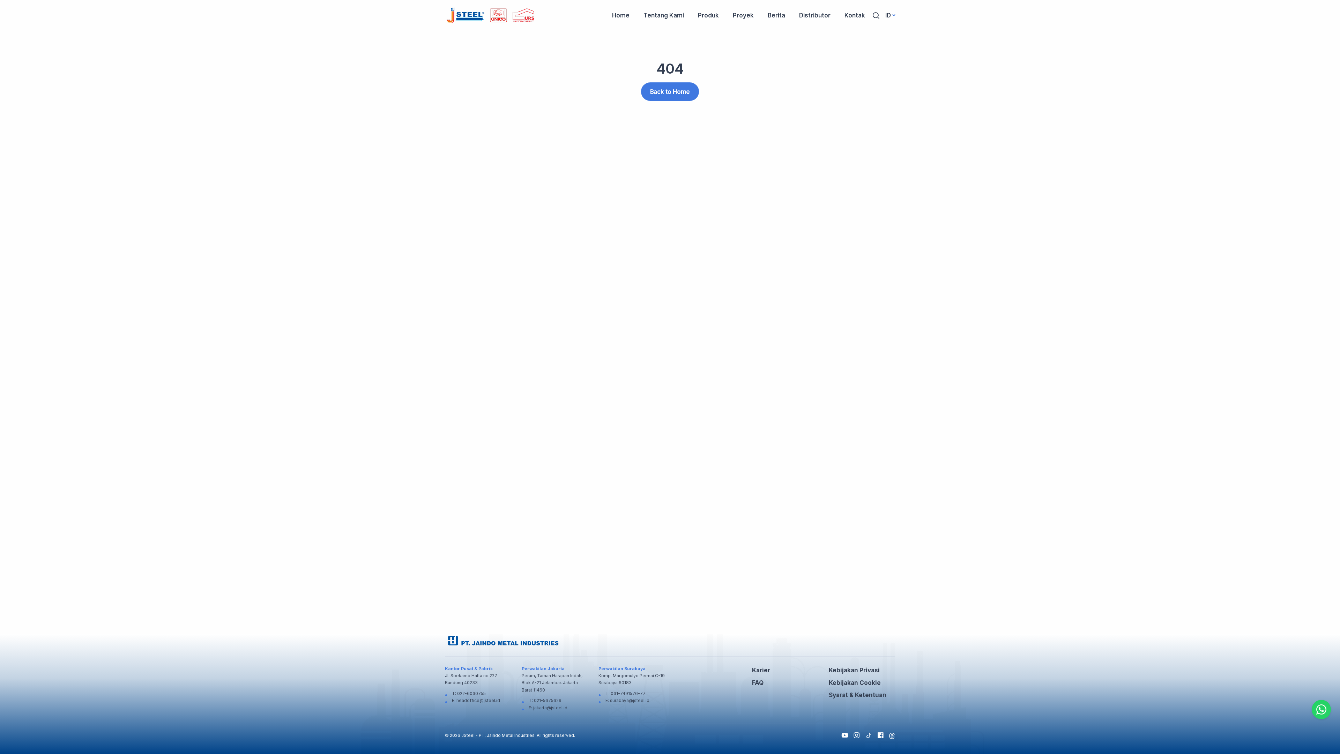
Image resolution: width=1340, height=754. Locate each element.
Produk (708, 15)
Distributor (815, 15)
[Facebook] (880, 735)
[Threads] (892, 735)
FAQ (758, 682)
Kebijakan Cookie (855, 682)
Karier (761, 670)
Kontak (854, 15)
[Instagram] (856, 735)
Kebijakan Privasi (854, 670)
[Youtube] (844, 735)
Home (621, 15)
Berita (776, 15)
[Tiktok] (868, 735)
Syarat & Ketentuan (857, 695)
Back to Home (670, 91)
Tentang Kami (663, 15)
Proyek (743, 15)
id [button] (888, 15)
